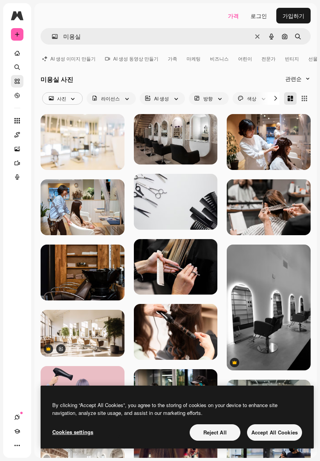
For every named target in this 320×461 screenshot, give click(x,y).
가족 (172, 58)
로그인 (259, 16)
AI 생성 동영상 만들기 (135, 58)
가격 (233, 16)
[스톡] (17, 81)
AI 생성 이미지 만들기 (73, 58)
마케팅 (194, 58)
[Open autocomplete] (51, 36)
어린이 (245, 58)
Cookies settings (72, 432)
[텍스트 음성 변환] (17, 177)
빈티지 (292, 58)
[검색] (17, 67)
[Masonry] (290, 98)
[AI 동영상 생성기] (17, 163)
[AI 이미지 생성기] (17, 149)
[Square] (304, 98)
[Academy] (17, 431)
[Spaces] (17, 135)
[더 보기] (17, 445)
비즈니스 (219, 58)
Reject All (215, 432)
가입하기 (293, 16)
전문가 (268, 58)
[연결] (17, 417)
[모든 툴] (17, 120)
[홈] (17, 53)
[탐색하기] (17, 95)
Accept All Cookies (274, 432)
